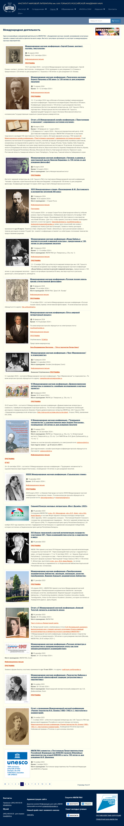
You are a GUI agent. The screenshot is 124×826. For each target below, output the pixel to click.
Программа (35, 209)
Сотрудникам (38, 9)
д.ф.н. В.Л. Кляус (72, 513)
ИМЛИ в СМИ (85, 9)
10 (42, 784)
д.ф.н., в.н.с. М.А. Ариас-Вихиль (61, 561)
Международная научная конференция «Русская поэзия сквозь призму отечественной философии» (58, 280)
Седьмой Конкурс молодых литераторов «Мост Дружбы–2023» (59, 506)
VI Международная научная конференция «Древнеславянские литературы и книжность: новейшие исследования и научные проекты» (58, 386)
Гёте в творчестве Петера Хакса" (67, 347)
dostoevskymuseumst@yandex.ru (42, 224)
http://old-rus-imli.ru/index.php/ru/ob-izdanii (53, 412)
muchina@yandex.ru (37, 328)
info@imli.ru (7, 805)
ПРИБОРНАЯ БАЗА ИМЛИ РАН (107, 819)
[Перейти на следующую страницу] (46, 784)
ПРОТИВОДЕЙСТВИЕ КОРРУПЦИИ (108, 815)
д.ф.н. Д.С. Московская (56, 513)
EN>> (20, 13)
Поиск (116, 21)
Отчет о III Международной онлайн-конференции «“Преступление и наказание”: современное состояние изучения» (60, 121)
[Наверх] (120, 822)
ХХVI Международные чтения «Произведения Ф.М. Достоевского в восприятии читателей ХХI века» (60, 190)
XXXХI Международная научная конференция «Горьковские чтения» (56, 474)
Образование (67, 9)
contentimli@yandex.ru (50, 806)
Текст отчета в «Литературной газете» (45, 623)
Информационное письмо (34, 59)
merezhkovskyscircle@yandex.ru (51, 378)
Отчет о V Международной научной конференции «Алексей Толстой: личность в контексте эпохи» (57, 609)
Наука (53, 9)
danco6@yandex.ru (47, 498)
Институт (22, 9)
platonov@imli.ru (83, 442)
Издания (99, 9)
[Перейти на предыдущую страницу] (9, 784)
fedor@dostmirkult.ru (59, 222)
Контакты (112, 9)
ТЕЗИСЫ (44, 339)
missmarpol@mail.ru (62, 498)
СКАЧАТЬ (30, 815)
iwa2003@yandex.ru (74, 222)
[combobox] (100, 21)
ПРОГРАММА (36, 96)
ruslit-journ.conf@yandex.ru (71, 669)
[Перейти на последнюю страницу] (50, 784)
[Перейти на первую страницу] (5, 784)
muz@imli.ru (7, 816)
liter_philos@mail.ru (28, 307)
